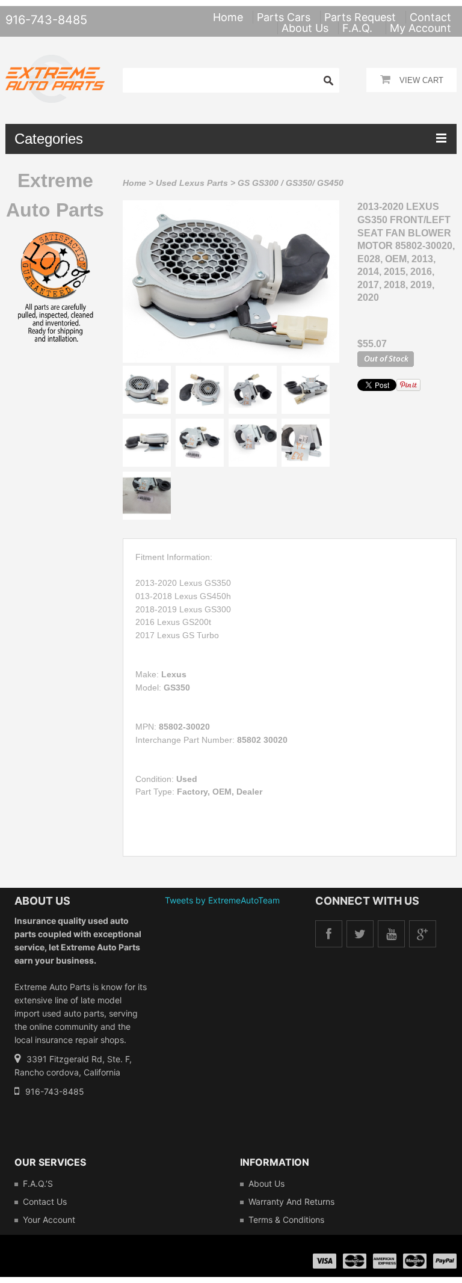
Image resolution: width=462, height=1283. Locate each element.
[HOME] (55, 62)
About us (266, 1183)
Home (134, 183)
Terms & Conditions (286, 1219)
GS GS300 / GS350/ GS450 (290, 183)
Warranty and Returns (291, 1201)
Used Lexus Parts (192, 183)
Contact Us (45, 1201)
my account (420, 28)
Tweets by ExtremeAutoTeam (222, 900)
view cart (421, 80)
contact (430, 17)
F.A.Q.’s (38, 1183)
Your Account (49, 1219)
